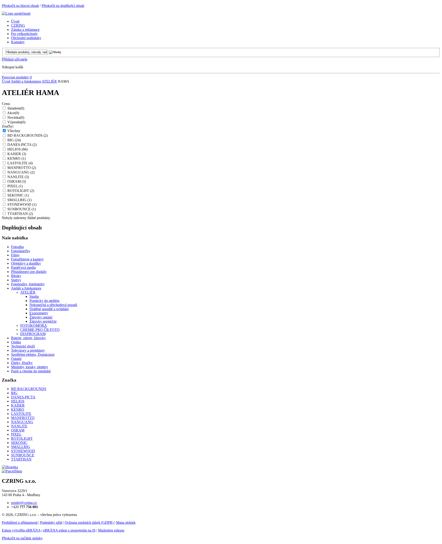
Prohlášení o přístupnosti (20, 522)
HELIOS (17, 149)
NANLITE (18, 177)
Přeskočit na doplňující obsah (63, 6)
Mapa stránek (126, 522)
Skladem (15, 108)
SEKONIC (18, 195)
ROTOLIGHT (20, 191)
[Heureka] (10, 467)
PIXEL (15, 186)
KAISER (16, 154)
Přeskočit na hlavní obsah (20, 6)
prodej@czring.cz (24, 503)
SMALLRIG (19, 200)
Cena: (6, 104)
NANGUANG (21, 172)
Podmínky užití (51, 522)
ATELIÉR (49, 81)
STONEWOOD (21, 204)
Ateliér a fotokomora (26, 81)
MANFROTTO (21, 168)
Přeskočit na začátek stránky (22, 538)
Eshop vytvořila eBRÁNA (21, 530)
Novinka (15, 117)
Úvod (6, 81)
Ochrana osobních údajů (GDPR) (89, 522)
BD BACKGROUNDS (27, 135)
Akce (13, 113)
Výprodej (16, 122)
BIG (14, 140)
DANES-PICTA (22, 145)
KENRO (16, 158)
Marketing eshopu (111, 530)
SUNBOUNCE (21, 209)
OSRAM (16, 181)
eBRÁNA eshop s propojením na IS (69, 530)
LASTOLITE (20, 163)
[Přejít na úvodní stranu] (16, 13)
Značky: (8, 126)
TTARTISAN (20, 214)
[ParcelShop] (12, 471)
